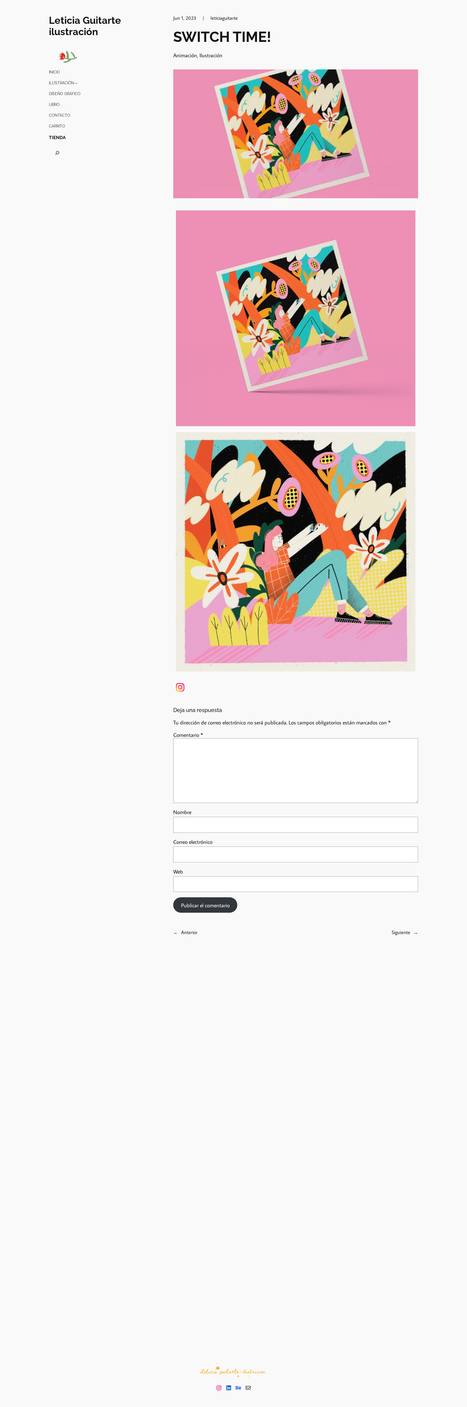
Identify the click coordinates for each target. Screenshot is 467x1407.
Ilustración (210, 55)
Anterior (189, 932)
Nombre (182, 811)
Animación (185, 55)
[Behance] (238, 1388)
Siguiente (401, 932)
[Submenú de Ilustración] (76, 83)
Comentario (188, 734)
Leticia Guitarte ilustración (85, 26)
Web (178, 871)
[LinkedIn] (228, 1388)
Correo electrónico (192, 841)
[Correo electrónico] (248, 1388)
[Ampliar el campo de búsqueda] (57, 153)
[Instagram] (219, 1388)
